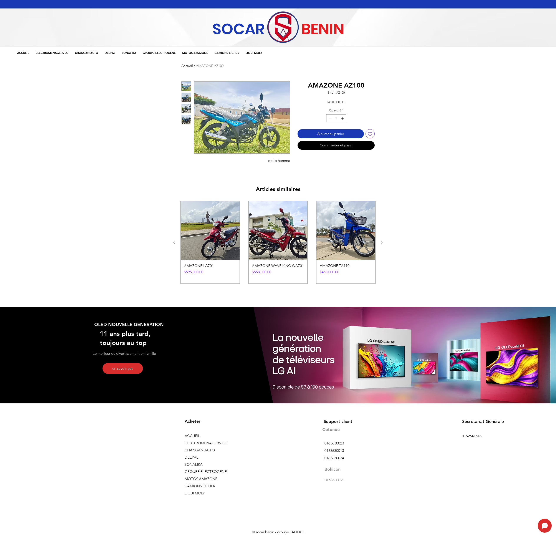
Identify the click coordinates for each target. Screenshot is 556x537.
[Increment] (343, 118)
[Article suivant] (381, 242)
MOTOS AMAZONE (201, 479)
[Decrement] (329, 118)
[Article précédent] (174, 242)
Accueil (187, 66)
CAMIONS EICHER (200, 486)
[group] (278, 242)
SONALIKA (194, 464)
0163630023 (334, 443)
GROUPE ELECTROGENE (206, 471)
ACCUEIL (192, 436)
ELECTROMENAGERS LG (206, 443)
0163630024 (334, 458)
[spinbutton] (336, 118)
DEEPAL (191, 457)
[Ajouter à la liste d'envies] (370, 133)
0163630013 (334, 450)
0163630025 (334, 480)
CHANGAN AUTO (200, 450)
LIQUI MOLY (195, 493)
